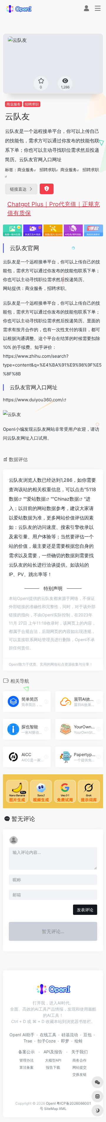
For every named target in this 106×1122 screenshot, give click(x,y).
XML (63, 1108)
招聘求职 (32, 104)
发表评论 (85, 909)
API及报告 (53, 1051)
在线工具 (48, 1034)
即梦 (65, 1040)
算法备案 (26, 1067)
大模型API (53, 1060)
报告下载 (53, 1067)
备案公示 (26, 1051)
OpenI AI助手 (21, 1034)
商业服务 (13, 104)
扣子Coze (46, 1040)
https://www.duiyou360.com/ (33, 399)
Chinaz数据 (66, 499)
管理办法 (26, 1060)
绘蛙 (78, 1040)
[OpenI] (18, 8)
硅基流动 (70, 1034)
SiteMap (51, 1108)
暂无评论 (23, 818)
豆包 (87, 1034)
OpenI (51, 1103)
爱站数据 (36, 499)
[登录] (86, 9)
